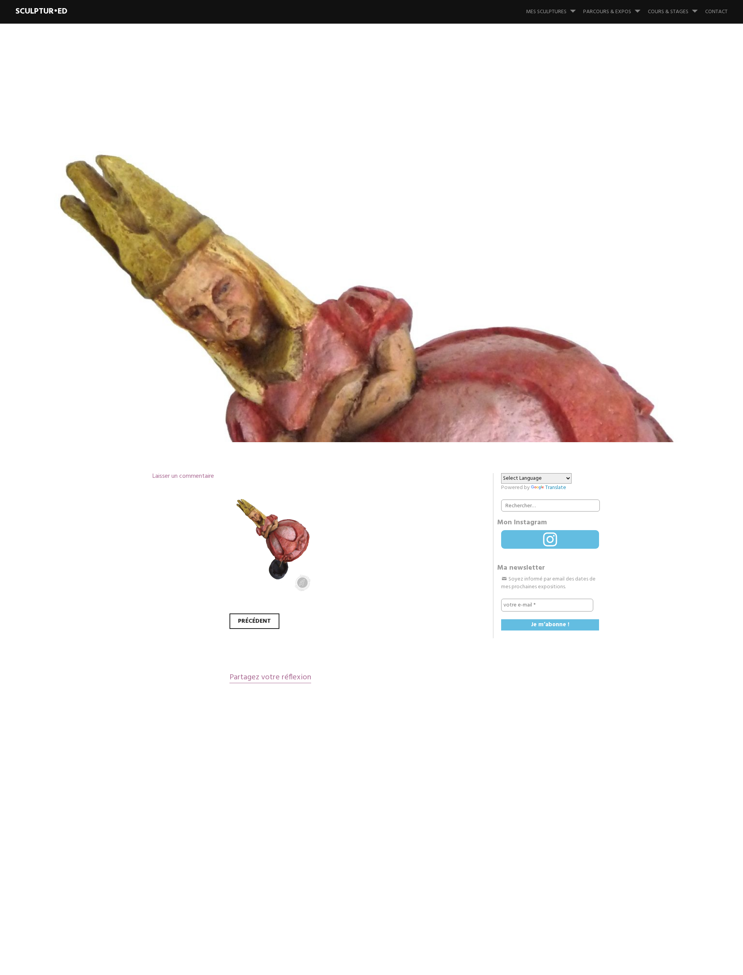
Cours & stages (668, 11)
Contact (716, 11)
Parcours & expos (607, 11)
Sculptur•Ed (41, 11)
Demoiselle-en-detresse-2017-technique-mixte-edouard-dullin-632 (362, 271)
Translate (555, 487)
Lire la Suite (166, 334)
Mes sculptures (546, 11)
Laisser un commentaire (183, 476)
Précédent (254, 621)
